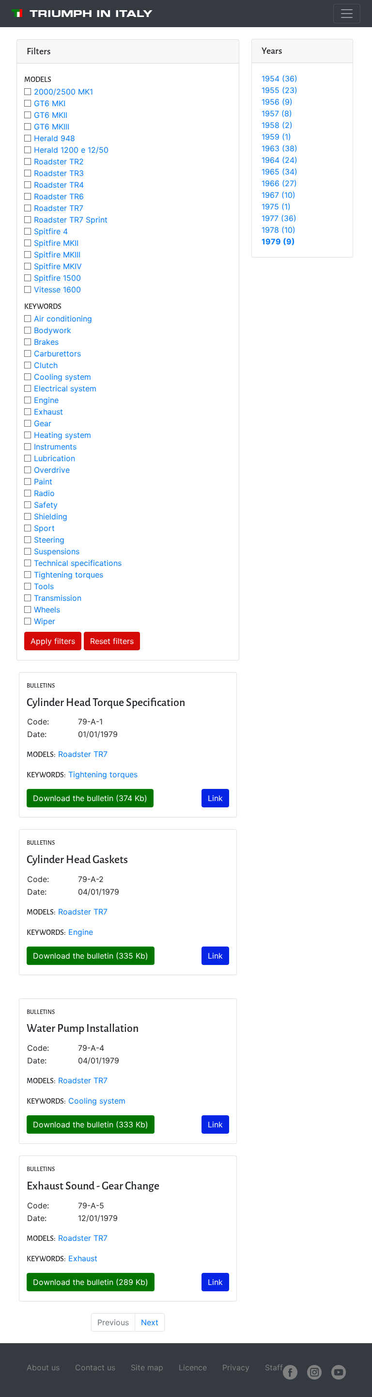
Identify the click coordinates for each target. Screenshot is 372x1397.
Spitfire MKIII (57, 254)
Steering (49, 540)
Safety (46, 505)
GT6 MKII (50, 115)
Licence (193, 1367)
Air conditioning (63, 318)
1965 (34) (279, 172)
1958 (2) (277, 125)
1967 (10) (278, 195)
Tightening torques (68, 574)
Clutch (46, 365)
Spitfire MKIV (58, 266)
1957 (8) (277, 113)
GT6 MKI (49, 103)
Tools (44, 586)
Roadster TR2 (59, 161)
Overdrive (52, 470)
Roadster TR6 (59, 196)
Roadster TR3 (59, 173)
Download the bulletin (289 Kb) (90, 1282)
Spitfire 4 (51, 231)
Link (215, 798)
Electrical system (65, 388)
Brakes (46, 342)
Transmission (57, 598)
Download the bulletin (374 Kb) (90, 798)
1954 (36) (279, 78)
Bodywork (52, 330)
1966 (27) (279, 183)
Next (149, 1322)
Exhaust (48, 412)
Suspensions (56, 551)
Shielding (50, 516)
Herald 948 (54, 138)
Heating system (62, 435)
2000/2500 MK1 (63, 91)
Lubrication (54, 458)
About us (43, 1367)
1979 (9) (278, 241)
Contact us (95, 1367)
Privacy (235, 1367)
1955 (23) (279, 90)
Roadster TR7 (58, 208)
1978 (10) (278, 230)
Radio (44, 493)
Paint (43, 481)
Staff (274, 1367)
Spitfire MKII (56, 243)
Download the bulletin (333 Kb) (90, 1124)
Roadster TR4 (59, 185)
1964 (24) (279, 160)
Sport (44, 528)
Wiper (44, 621)
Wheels (47, 609)
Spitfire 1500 (57, 278)
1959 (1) (276, 137)
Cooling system (62, 377)
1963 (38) (279, 148)
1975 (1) (276, 206)
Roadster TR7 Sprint (71, 220)
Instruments (55, 446)
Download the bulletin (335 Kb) (90, 956)
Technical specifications (78, 563)
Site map (147, 1367)
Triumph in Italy (91, 13)
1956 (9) (277, 102)
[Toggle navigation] (346, 13)
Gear (42, 423)
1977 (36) (279, 218)
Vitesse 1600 (57, 289)
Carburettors (57, 353)
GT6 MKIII (51, 126)
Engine (46, 400)
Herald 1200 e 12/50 (71, 150)
